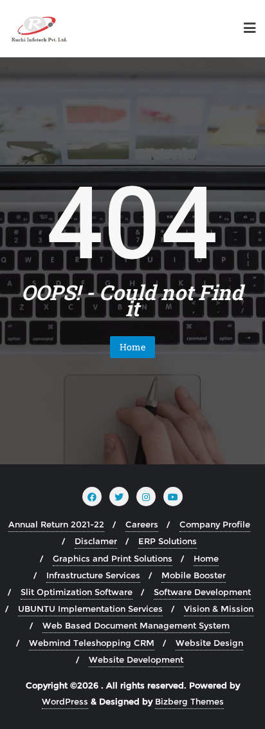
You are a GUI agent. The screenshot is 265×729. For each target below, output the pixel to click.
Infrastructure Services (93, 575)
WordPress (65, 701)
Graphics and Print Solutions (112, 558)
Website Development (136, 659)
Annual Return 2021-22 (56, 524)
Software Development (202, 592)
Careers (141, 524)
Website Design (209, 643)
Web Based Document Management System (136, 625)
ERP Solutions (167, 541)
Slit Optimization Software (76, 592)
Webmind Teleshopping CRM (91, 643)
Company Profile (214, 524)
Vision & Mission (218, 608)
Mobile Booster (193, 575)
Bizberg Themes (189, 701)
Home (132, 347)
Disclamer (96, 541)
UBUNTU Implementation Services (90, 608)
